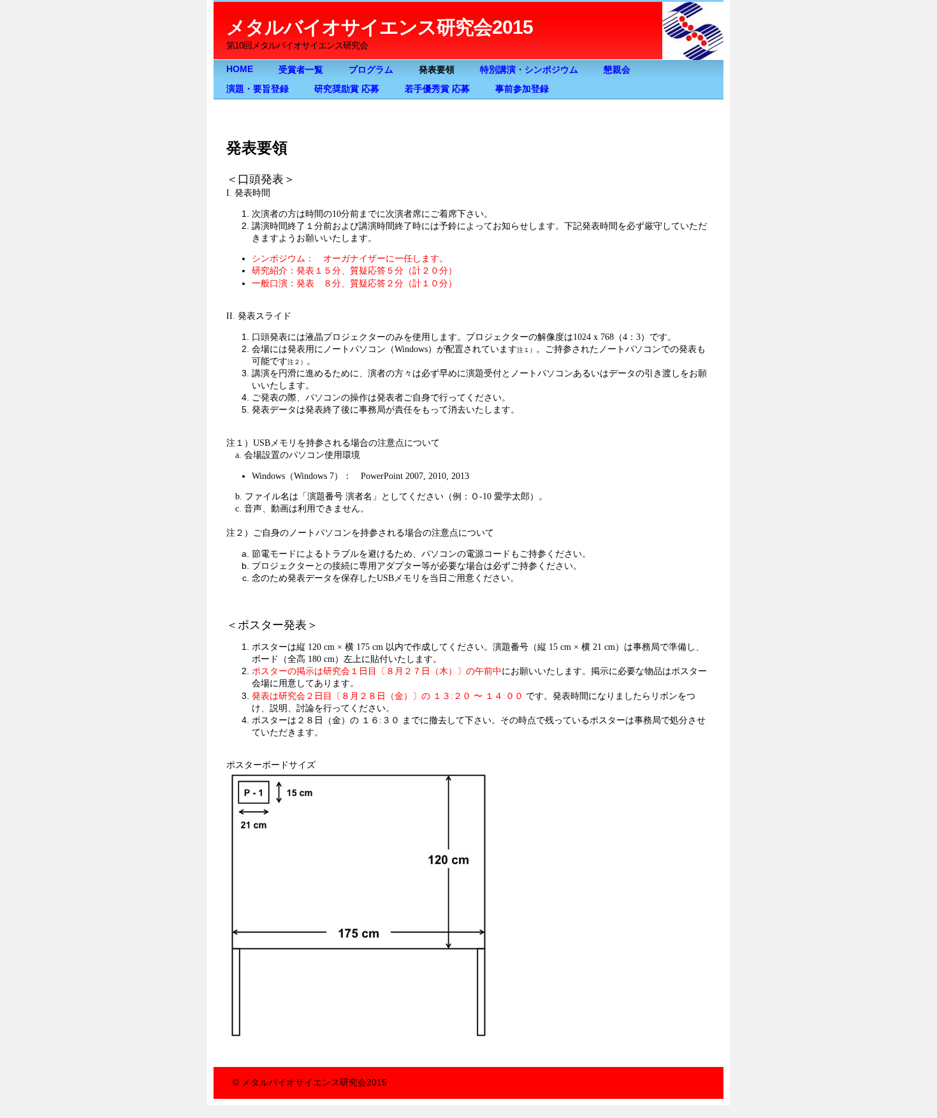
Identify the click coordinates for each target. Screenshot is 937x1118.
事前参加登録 (522, 89)
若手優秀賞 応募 (437, 89)
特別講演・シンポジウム (529, 70)
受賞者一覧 (301, 70)
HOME (239, 69)
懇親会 (617, 70)
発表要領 (436, 70)
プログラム (371, 70)
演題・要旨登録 (257, 89)
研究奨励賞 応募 (346, 89)
